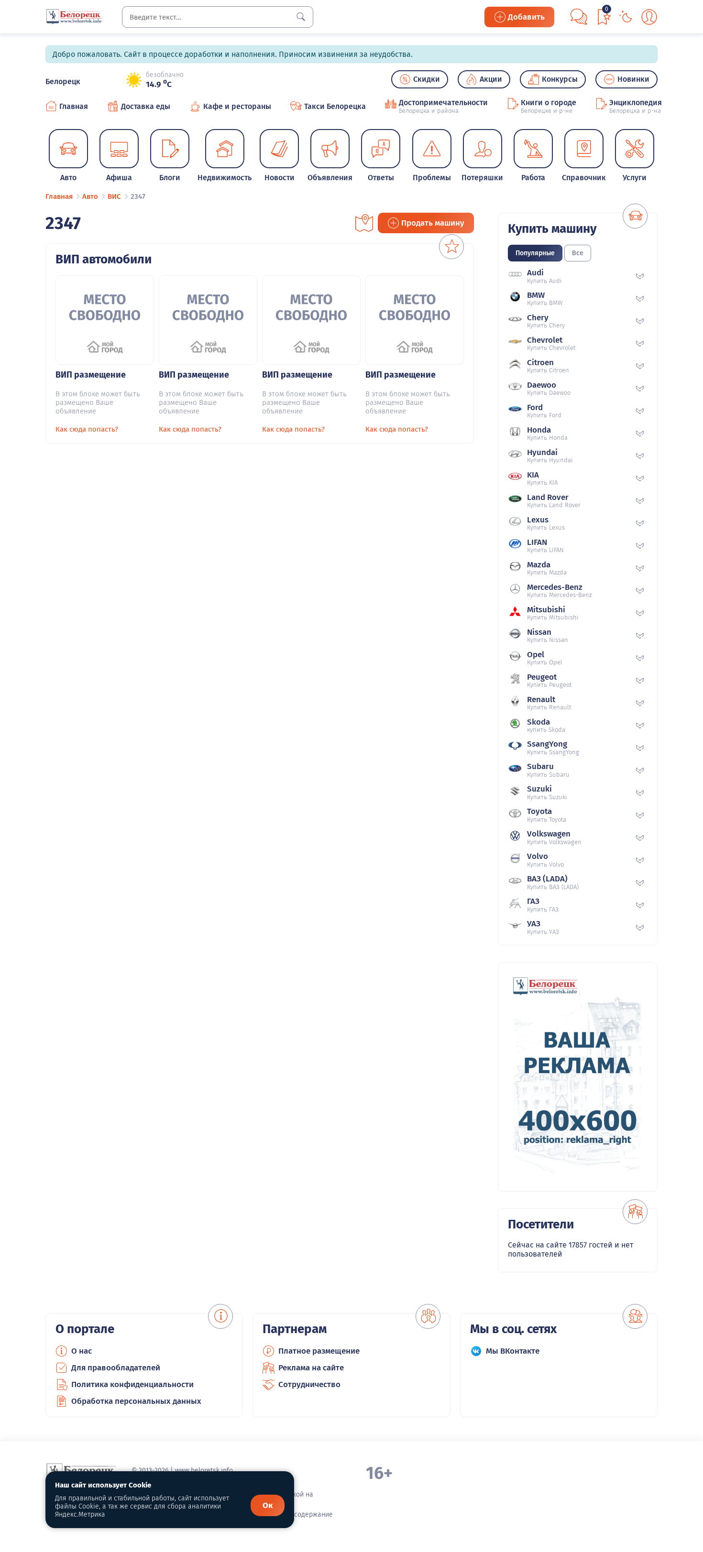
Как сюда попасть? (86, 429)
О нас (81, 1351)
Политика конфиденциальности (132, 1384)
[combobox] (217, 17)
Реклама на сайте (311, 1368)
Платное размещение (319, 1351)
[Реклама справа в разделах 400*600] (578, 1077)
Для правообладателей (115, 1368)
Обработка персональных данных (136, 1401)
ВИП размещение (90, 374)
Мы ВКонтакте (512, 1351)
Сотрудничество (309, 1384)
